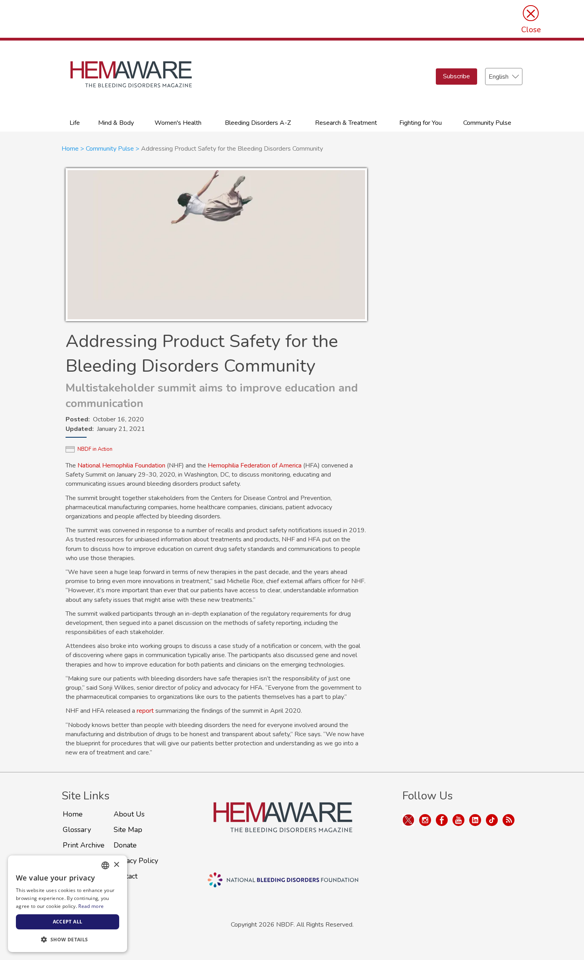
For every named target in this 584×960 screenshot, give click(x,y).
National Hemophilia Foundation (121, 465)
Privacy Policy (136, 860)
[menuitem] (75, 122)
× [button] (116, 865)
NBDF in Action (94, 449)
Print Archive (83, 845)
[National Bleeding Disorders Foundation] (282, 826)
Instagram (425, 820)
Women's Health (178, 122)
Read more (91, 906)
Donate (125, 845)
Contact (125, 876)
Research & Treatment (346, 122)
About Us (129, 814)
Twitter (408, 820)
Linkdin (475, 820)
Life (75, 122)
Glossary (77, 829)
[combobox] (105, 865)
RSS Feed (508, 820)
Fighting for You (420, 122)
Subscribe (456, 76)
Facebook (442, 820)
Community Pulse (487, 122)
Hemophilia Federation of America (255, 465)
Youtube (458, 820)
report (145, 710)
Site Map (128, 829)
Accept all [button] (68, 921)
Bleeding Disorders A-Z (258, 122)
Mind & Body (116, 122)
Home (70, 148)
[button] (67, 939)
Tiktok (492, 820)
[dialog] (67, 903)
